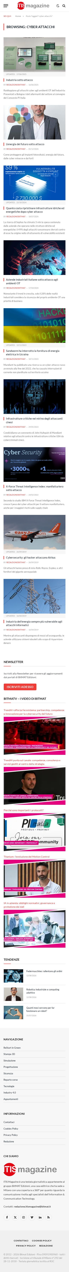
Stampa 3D (9, 1054)
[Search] (63, 6)
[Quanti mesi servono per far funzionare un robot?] (13, 1012)
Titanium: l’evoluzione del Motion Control (27, 856)
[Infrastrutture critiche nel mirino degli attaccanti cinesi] (34, 396)
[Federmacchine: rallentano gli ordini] (13, 976)
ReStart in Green (12, 1047)
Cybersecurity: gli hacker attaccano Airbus (31, 557)
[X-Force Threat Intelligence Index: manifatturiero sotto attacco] (34, 464)
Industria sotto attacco (19, 79)
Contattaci (9, 1122)
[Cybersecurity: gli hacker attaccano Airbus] (34, 532)
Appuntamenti (11, 1099)
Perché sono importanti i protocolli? (24, 810)
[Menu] (6, 6)
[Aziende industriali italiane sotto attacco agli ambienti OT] (34, 257)
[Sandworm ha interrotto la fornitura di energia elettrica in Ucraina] (34, 325)
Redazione (9, 1141)
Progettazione (11, 1066)
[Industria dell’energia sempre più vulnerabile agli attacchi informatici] (34, 596)
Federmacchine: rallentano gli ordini (44, 971)
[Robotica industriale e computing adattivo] (13, 994)
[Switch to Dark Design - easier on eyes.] (58, 5)
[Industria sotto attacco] (34, 54)
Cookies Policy (11, 1128)
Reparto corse (11, 1079)
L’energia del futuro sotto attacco (25, 144)
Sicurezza (8, 1073)
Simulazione (10, 1060)
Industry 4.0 (10, 1092)
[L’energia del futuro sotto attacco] (34, 122)
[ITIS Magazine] (33, 5)
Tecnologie (9, 1086)
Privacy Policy (11, 1135)
